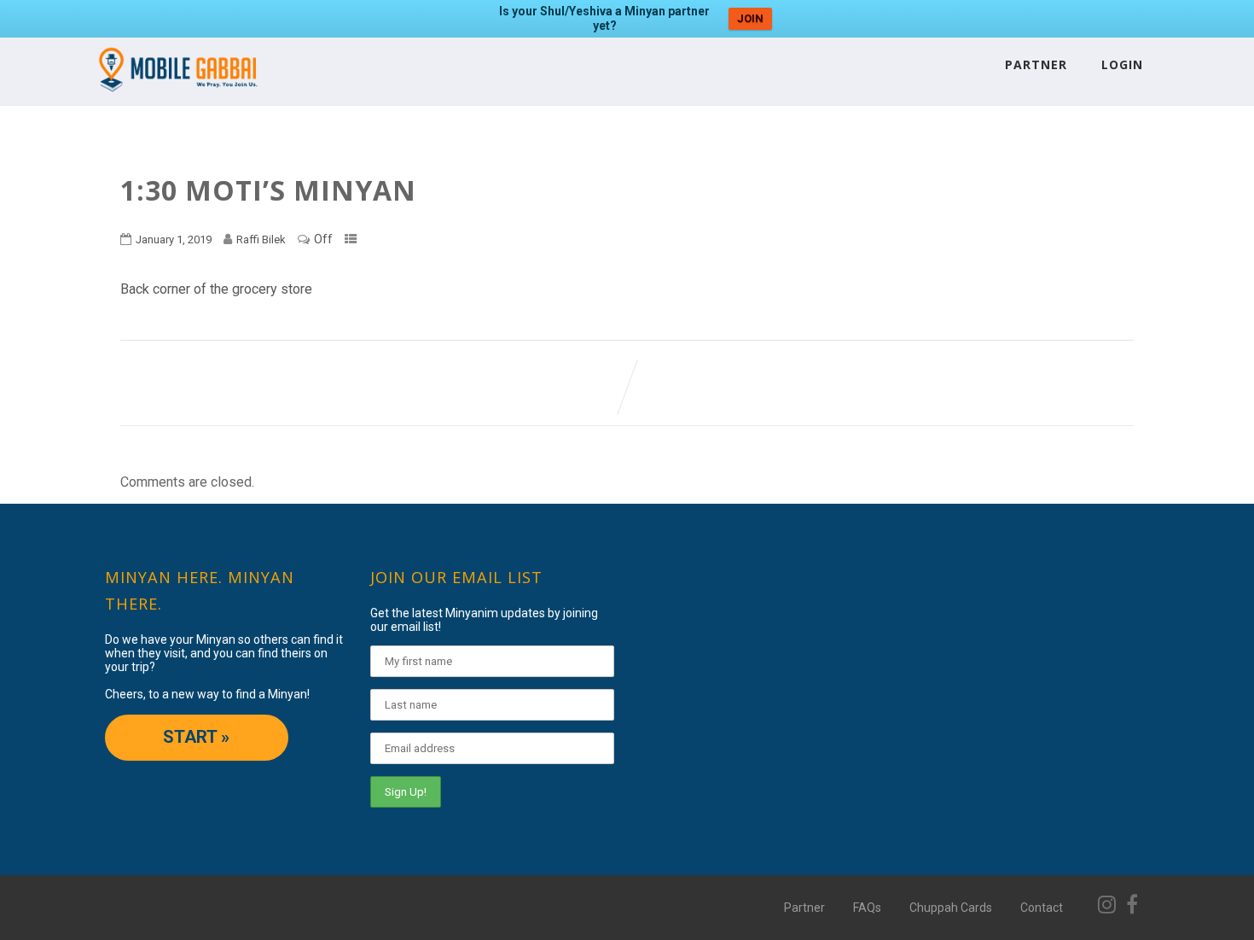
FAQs (867, 907)
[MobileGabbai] (177, 98)
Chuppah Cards (950, 907)
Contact (1041, 907)
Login (1122, 64)
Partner (1036, 64)
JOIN (750, 18)
